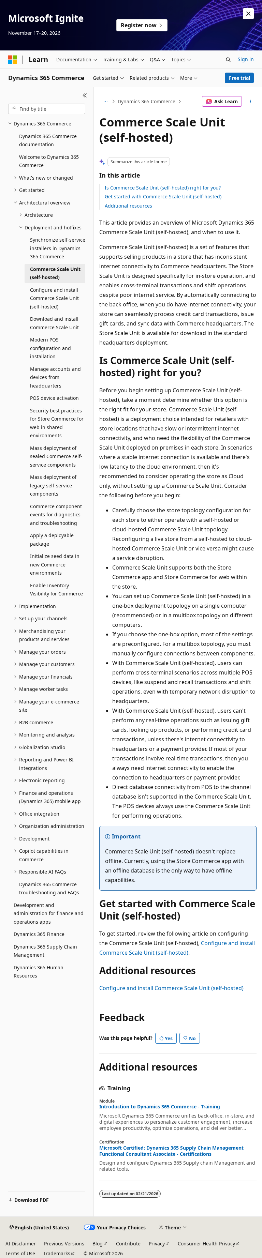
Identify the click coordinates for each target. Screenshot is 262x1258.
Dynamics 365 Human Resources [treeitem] (38, 971)
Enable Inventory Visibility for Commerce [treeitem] (56, 589)
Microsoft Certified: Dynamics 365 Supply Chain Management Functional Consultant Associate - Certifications (171, 1151)
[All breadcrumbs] (105, 101)
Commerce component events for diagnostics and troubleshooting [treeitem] (56, 514)
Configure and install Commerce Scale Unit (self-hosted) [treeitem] (54, 298)
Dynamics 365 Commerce (146, 101)
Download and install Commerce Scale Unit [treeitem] (54, 323)
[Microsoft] (12, 59)
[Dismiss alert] (248, 13)
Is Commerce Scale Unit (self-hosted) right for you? (163, 187)
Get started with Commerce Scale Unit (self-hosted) (163, 196)
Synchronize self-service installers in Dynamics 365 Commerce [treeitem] (57, 248)
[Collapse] (85, 95)
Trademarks (56, 1253)
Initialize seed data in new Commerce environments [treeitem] (54, 564)
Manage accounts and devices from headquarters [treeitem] (55, 377)
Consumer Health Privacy (206, 1243)
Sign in (246, 59)
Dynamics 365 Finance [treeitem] (39, 934)
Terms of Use (20, 1253)
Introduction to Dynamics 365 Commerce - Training (159, 1107)
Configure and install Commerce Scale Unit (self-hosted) (171, 988)
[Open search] (228, 60)
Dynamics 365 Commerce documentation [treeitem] (48, 140)
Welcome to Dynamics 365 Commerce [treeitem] (49, 161)
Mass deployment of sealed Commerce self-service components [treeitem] (56, 456)
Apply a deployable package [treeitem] (52, 539)
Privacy (157, 1243)
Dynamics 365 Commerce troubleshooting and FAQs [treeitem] (49, 888)
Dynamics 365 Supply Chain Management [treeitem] (45, 950)
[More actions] (251, 101)
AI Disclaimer (20, 1243)
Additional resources (128, 205)
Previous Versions (64, 1243)
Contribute (128, 1243)
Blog (97, 1243)
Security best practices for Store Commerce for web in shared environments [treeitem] (57, 423)
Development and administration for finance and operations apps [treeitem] (49, 913)
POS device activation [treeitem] (54, 398)
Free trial (239, 78)
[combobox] (46, 109)
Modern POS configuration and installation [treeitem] (50, 348)
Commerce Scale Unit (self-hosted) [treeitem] (55, 273)
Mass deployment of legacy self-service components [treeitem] (53, 485)
